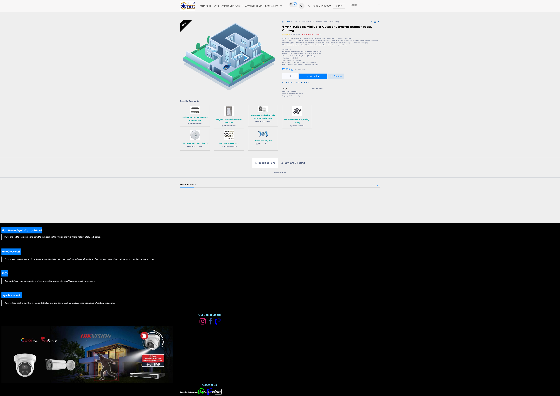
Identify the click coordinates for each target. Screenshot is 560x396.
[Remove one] (285, 76)
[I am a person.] (218, 391)
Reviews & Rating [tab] (294, 163)
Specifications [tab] (266, 163)
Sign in (339, 5)
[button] (301, 6)
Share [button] (306, 82)
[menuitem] (205, 6)
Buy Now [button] (337, 76)
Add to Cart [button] (314, 76)
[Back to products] (375, 21)
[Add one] (295, 76)
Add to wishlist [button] (292, 82)
